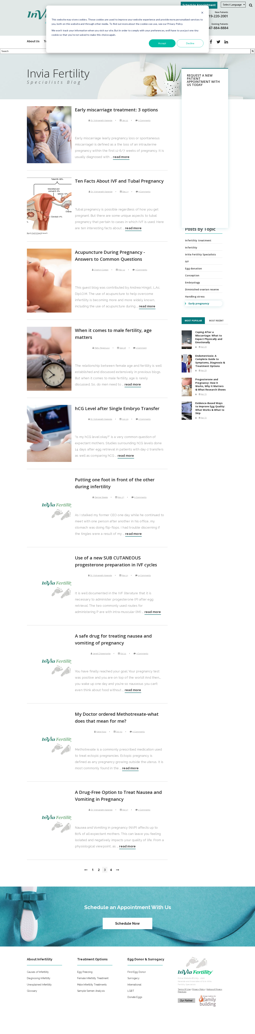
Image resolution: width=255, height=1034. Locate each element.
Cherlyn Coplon (101, 270)
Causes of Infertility (38, 972)
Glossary (32, 990)
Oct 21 (123, 653)
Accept (162, 43)
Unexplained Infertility (39, 984)
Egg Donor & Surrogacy (146, 959)
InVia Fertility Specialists (200, 254)
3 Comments (141, 270)
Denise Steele (101, 497)
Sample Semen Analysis (91, 990)
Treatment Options (92, 959)
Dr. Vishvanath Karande (101, 120)
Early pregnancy (199, 303)
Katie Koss (101, 731)
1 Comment (141, 348)
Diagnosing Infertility (38, 978)
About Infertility (39, 959)
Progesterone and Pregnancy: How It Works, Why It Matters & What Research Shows (210, 384)
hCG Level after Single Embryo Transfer (117, 408)
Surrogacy (133, 978)
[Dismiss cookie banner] (202, 13)
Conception (192, 275)
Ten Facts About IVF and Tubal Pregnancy (119, 181)
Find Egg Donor (137, 972)
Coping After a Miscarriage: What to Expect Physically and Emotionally (208, 337)
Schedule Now (127, 923)
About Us (33, 41)
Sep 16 (123, 348)
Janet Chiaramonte (101, 653)
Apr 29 (204, 347)
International (135, 984)
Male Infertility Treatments (92, 984)
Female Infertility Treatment (93, 978)
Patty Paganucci (102, 348)
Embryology (192, 282)
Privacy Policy (198, 989)
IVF (187, 261)
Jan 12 (125, 120)
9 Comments (144, 191)
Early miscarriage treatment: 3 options (116, 110)
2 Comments (144, 419)
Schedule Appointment (199, 5)
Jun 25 (125, 419)
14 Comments (144, 575)
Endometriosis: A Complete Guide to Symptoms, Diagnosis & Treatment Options (210, 361)
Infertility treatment (198, 240)
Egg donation (193, 268)
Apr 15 (204, 394)
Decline (190, 43)
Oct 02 (119, 731)
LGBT (131, 990)
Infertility (191, 247)
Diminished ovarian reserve (202, 289)
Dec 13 (125, 191)
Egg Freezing (84, 972)
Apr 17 (125, 810)
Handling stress (195, 296)
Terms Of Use (184, 989)
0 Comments (144, 120)
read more (121, 157)
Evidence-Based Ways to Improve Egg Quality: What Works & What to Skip (210, 408)
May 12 (121, 270)
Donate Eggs (135, 997)
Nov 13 (125, 575)
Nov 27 (121, 497)
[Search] (252, 51)
